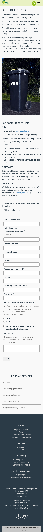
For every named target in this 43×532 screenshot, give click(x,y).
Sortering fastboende (11, 395)
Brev (7, 322)
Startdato (8, 294)
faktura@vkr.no (25, 508)
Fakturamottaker (11, 220)
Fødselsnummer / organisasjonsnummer (14, 229)
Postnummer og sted (13, 269)
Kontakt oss (7, 382)
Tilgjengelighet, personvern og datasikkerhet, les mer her (21, 528)
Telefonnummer (11, 244)
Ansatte (21, 450)
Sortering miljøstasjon (21, 465)
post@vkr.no (22, 193)
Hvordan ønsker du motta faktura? (19, 302)
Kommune (8, 277)
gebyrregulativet (22, 131)
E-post (8, 318)
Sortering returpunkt (21, 462)
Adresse (7, 260)
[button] (34, 3)
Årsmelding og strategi (21, 435)
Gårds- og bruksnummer (15, 285)
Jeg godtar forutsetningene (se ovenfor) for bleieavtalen (20, 327)
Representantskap (21, 429)
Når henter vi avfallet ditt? (21, 477)
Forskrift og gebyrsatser (12, 389)
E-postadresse (10, 252)
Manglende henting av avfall (14, 407)
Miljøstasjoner (21, 475)
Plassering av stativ (11, 401)
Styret (21, 432)
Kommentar (8, 333)
